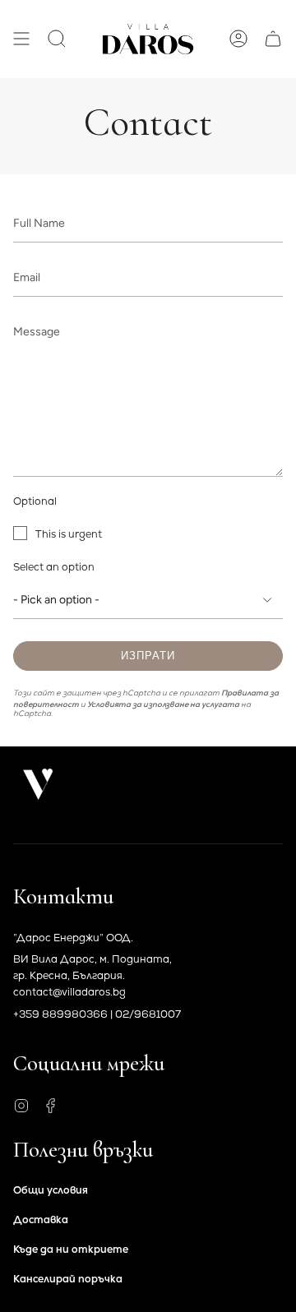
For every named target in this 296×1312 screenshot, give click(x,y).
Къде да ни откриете (70, 1249)
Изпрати (148, 655)
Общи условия (50, 1190)
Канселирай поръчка (68, 1279)
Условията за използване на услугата (163, 704)
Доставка (40, 1220)
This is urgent (68, 534)
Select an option (54, 567)
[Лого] (37, 784)
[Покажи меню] (21, 39)
